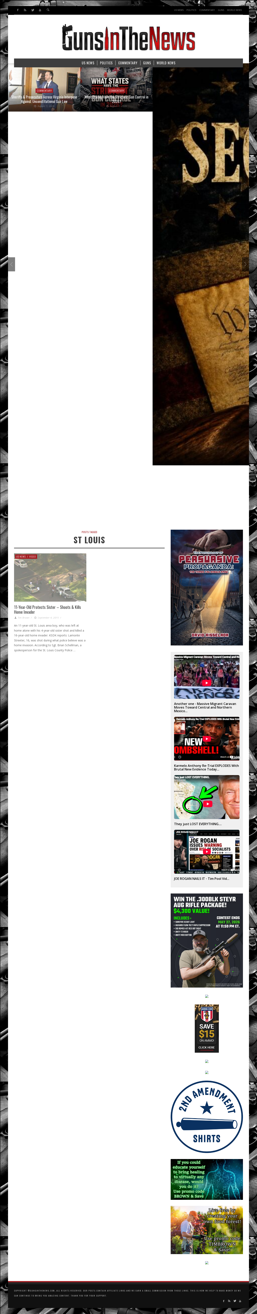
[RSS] (25, 10)
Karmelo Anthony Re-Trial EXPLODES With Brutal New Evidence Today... (206, 767)
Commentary (44, 90)
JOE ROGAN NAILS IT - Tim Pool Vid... (201, 878)
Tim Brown (24, 617)
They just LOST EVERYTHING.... (198, 824)
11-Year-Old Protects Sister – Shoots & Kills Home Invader (47, 609)
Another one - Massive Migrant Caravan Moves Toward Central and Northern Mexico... (205, 707)
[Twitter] (32, 10)
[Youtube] (40, 10)
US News (21, 556)
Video (32, 556)
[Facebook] (17, 10)
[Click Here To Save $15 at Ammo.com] (207, 1028)
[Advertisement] (128, 499)
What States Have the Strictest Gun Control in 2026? (44, 99)
